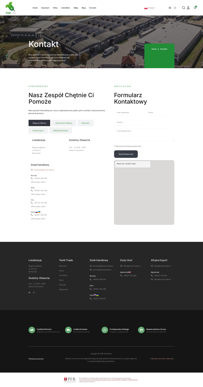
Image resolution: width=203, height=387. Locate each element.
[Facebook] (170, 8)
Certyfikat (65, 8)
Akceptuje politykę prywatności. (129, 146)
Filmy (55, 8)
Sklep (76, 8)
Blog (84, 8)
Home (35, 8)
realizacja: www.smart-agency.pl (162, 358)
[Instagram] (175, 8)
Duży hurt (45, 8)
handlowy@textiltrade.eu (44, 170)
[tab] (39, 123)
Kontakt (92, 8)
